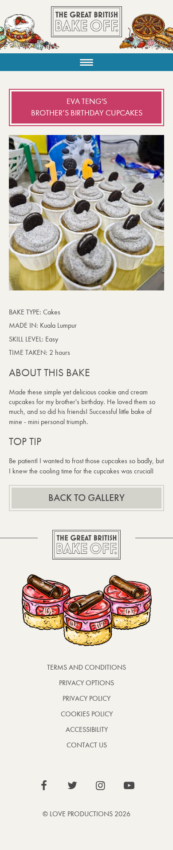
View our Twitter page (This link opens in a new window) (72, 785)
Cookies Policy (87, 714)
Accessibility (87, 729)
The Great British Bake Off (86, 29)
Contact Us (87, 745)
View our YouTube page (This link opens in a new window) (129, 785)
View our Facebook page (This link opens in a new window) (44, 785)
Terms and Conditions (86, 667)
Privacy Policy (86, 698)
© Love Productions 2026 (86, 814)
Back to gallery (86, 498)
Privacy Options (86, 683)
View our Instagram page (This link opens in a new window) (100, 785)
